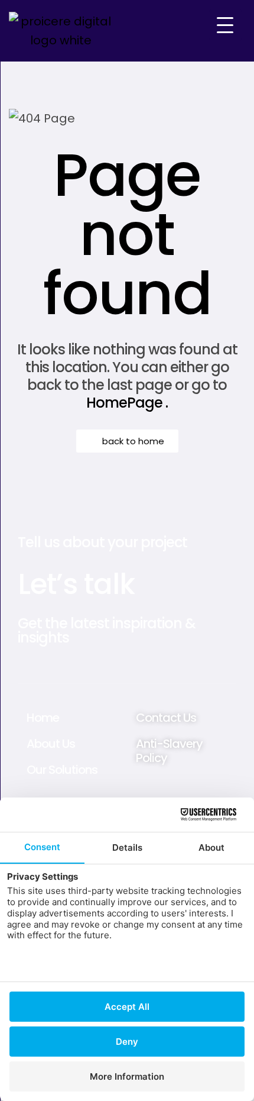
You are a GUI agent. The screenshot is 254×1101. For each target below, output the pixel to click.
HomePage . (127, 402)
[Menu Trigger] (225, 25)
